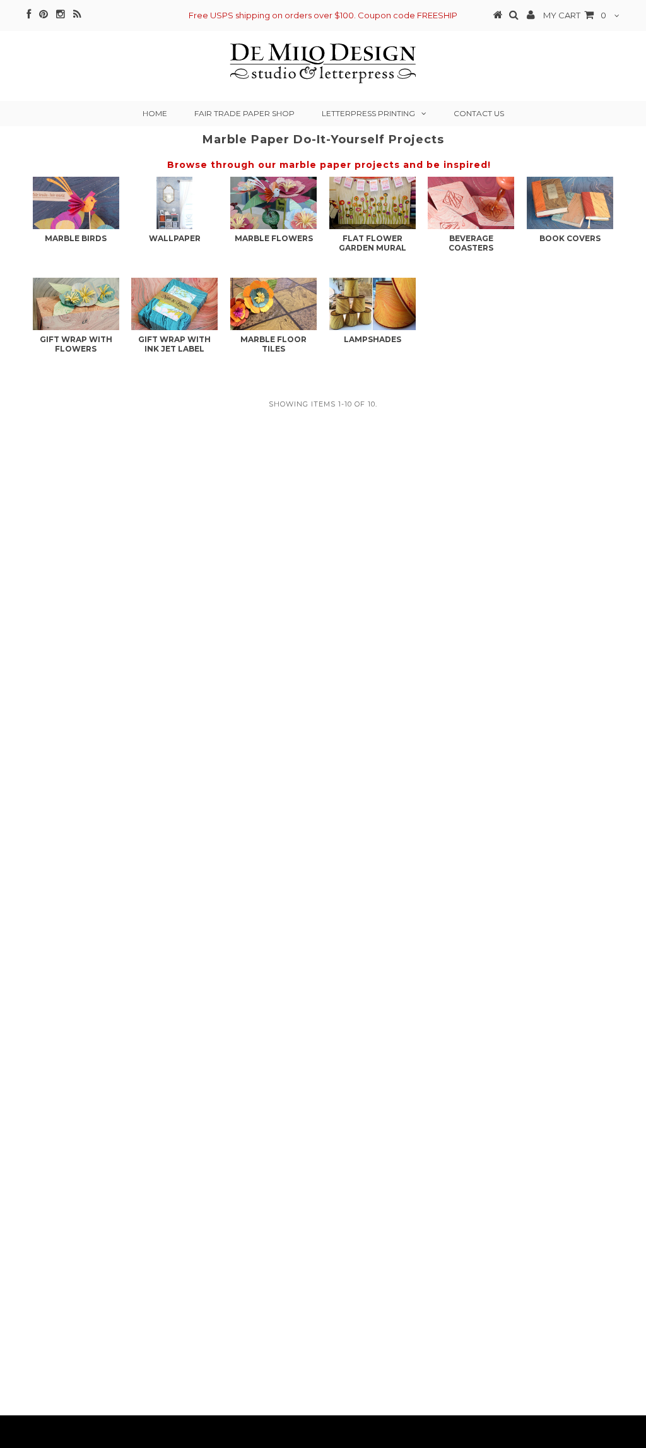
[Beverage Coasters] (471, 202)
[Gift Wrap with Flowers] (76, 303)
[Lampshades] (372, 303)
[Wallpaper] (174, 202)
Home (155, 113)
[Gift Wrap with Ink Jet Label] (174, 303)
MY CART (574, 15)
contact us (479, 113)
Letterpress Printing (368, 113)
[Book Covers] (570, 202)
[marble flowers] (273, 202)
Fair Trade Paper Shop (244, 113)
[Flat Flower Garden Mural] (372, 202)
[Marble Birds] (76, 202)
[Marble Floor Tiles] (273, 303)
